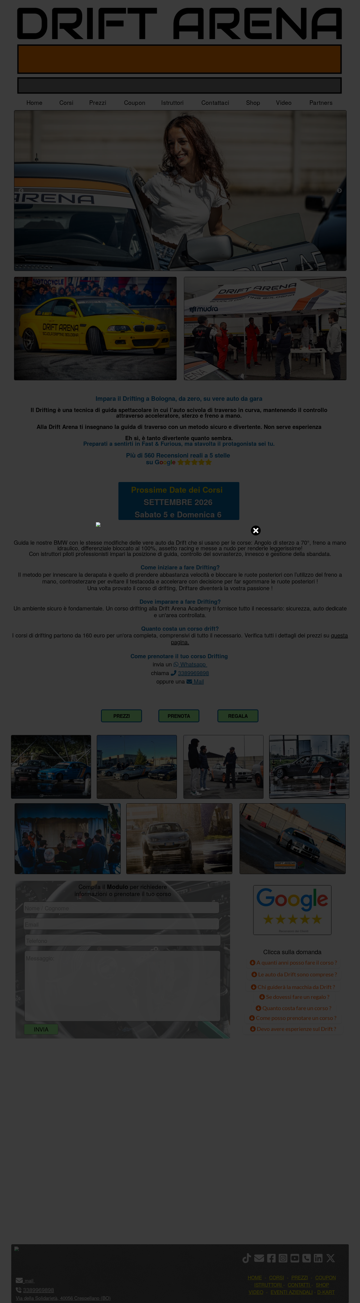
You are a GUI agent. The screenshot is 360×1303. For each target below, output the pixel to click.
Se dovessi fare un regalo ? (297, 996)
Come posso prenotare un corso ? (296, 1017)
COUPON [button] (325, 1277)
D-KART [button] (326, 1291)
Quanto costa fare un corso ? (296, 1008)
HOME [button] (255, 1277)
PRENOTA (179, 715)
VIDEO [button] (256, 1291)
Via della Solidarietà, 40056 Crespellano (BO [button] (62, 1297)
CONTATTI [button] (299, 1284)
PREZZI (121, 715)
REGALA (238, 715)
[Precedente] (21, 190)
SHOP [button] (322, 1284)
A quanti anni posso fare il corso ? (296, 962)
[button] (34, 1280)
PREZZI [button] (299, 1277)
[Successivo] (339, 190)
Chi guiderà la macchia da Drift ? (295, 986)
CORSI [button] (276, 1277)
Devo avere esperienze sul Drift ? (296, 1028)
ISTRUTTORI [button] (268, 1284)
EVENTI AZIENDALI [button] (292, 1291)
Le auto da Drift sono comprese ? (297, 974)
